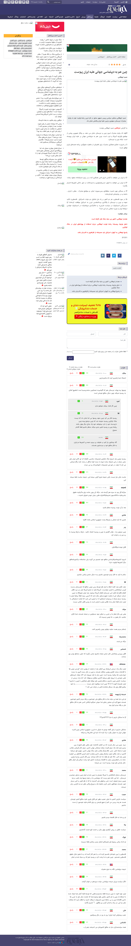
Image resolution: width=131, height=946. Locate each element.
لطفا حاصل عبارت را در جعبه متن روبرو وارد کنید (110, 351)
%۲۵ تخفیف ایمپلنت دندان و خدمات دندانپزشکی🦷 (86, 307)
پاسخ (71, 373)
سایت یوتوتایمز (27, 51)
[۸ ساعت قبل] (58, 257)
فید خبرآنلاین (27, 2)
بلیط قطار (17, 48)
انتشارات (23, 17)
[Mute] (103, 170)
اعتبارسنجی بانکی (26, 48)
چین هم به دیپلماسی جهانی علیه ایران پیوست (100, 72)
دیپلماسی (101, 57)
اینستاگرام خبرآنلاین (20, 2)
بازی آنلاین (13, 40)
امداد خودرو (28, 53)
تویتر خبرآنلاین (16, 2)
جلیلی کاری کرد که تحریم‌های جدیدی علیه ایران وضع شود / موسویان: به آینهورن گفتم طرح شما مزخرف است (44, 311)
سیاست (114, 17)
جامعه (96, 17)
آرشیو (82, 2)
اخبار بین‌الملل (111, 57)
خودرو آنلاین (59, 17)
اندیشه (51, 17)
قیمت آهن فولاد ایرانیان (15, 46)
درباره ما (95, 2)
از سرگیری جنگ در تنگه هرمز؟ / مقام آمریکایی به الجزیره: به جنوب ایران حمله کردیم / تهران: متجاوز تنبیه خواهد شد (49, 56)
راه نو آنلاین (21, 40)
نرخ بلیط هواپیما (18, 53)
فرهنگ (102, 17)
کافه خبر (40, 17)
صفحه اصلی (122, 17)
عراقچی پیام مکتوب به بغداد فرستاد (50, 120)
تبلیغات (88, 2)
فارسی (122, 2)
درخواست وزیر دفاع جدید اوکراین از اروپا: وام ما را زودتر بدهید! (50, 49)
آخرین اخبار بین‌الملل (55, 35)
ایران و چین (117, 268)
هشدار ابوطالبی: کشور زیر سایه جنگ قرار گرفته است (109, 219)
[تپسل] (68, 45)
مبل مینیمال (13, 43)
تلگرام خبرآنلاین (23, 2)
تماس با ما (102, 2)
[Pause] (100, 170)
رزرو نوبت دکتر (27, 56)
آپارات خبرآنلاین (12, 2)
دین (46, 17)
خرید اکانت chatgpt (14, 51)
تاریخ (78, 17)
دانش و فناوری (70, 17)
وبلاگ (16, 17)
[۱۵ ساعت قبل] (58, 291)
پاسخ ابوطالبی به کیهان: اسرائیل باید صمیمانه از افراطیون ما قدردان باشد (102, 232)
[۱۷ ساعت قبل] (58, 275)
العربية (116, 2)
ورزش (83, 17)
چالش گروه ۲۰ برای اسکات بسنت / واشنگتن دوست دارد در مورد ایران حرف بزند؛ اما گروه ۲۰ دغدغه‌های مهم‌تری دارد (49, 80)
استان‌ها (10, 17)
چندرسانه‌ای (31, 17)
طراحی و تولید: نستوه (54, 943)
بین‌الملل (90, 17)
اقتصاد (108, 17)
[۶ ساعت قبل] (58, 309)
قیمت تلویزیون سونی (25, 43)
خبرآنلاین (113, 9)
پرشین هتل (28, 46)
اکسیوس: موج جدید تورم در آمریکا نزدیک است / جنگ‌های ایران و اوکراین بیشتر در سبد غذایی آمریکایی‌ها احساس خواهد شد (49, 113)
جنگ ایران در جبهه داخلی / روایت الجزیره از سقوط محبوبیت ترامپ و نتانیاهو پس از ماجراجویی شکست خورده (49, 42)
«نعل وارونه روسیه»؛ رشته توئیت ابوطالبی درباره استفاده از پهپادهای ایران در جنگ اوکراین (94, 286)
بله (8, 2)
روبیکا (5, 2)
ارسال (70, 358)
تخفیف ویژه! (82, 169)
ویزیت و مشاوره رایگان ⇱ (86, 316)
